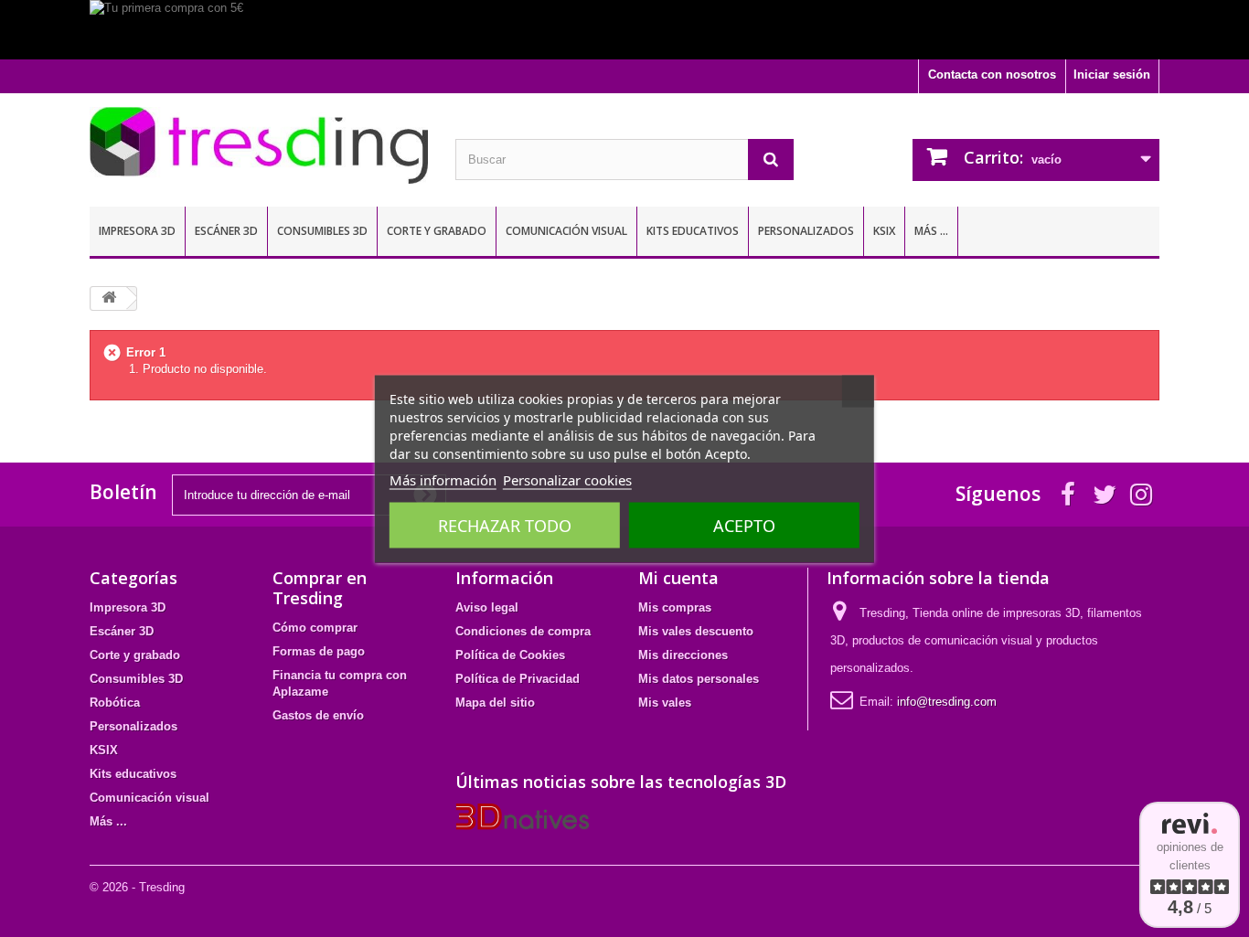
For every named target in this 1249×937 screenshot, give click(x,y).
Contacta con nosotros (992, 74)
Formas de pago (318, 651)
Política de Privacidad (517, 679)
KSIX (884, 231)
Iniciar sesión (1111, 74)
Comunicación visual (566, 231)
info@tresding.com (947, 701)
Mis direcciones (683, 655)
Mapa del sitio (495, 702)
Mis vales (664, 702)
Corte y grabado (436, 231)
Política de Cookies (510, 655)
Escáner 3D (226, 231)
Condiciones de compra (523, 631)
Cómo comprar (315, 627)
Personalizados (806, 231)
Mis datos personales (698, 679)
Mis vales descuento (695, 631)
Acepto (744, 525)
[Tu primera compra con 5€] (624, 29)
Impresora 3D (137, 231)
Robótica (115, 702)
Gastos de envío (318, 715)
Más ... (931, 231)
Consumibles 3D (322, 231)
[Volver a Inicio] (108, 298)
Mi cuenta (678, 578)
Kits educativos (692, 231)
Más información (443, 479)
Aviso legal (486, 607)
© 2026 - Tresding (137, 887)
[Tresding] (259, 145)
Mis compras (674, 607)
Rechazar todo (504, 525)
